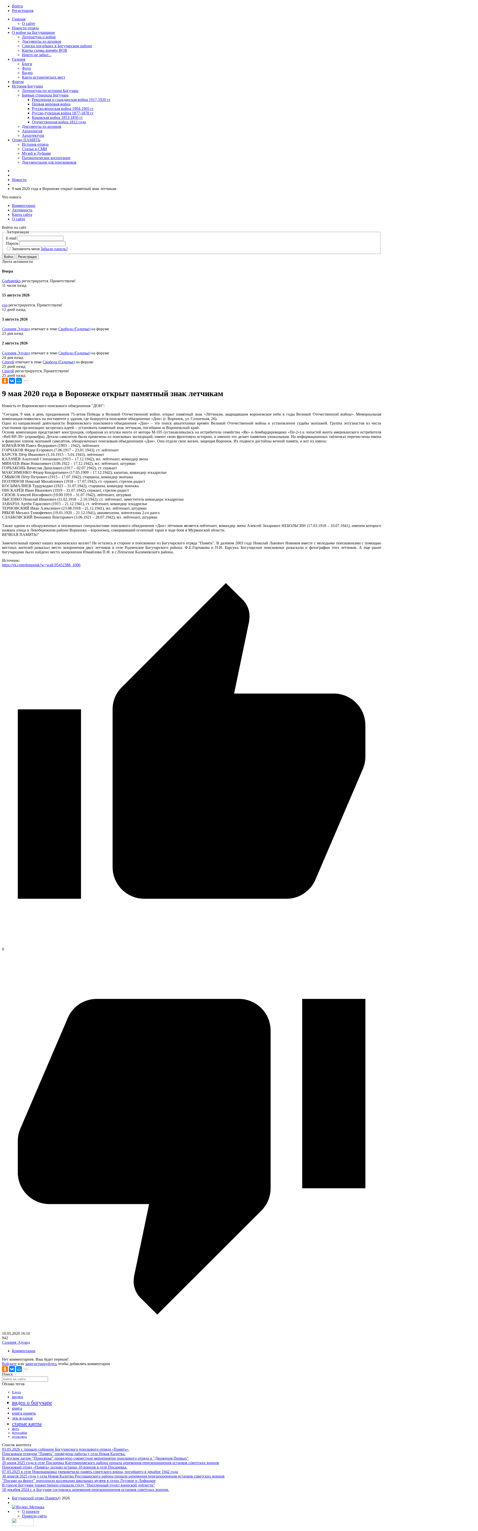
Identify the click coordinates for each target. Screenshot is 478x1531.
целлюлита (19, 1436)
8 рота (16, 1392)
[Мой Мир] (19, 381)
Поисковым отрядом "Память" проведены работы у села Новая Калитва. (63, 1454)
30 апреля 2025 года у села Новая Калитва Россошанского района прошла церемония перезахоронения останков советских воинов (113, 1476)
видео (17, 1396)
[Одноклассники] (5, 381)
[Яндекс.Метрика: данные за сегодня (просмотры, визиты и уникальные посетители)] (28, 1507)
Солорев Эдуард (16, 329)
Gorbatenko (11, 281)
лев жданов (22, 1418)
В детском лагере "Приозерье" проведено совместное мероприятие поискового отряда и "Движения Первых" (95, 1458)
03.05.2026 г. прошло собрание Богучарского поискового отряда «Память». (65, 1449)
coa (4, 305)
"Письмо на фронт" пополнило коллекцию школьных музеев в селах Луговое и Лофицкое (79, 1481)
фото (15, 1429)
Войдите (9, 1364)
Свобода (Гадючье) (74, 329)
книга (17, 1408)
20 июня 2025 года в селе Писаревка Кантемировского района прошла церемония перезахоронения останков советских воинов (110, 1463)
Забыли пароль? (54, 249)
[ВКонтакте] (12, 381)
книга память (24, 1413)
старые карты (27, 1424)
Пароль (12, 243)
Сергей (8, 362)
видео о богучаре (32, 1402)
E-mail (11, 238)
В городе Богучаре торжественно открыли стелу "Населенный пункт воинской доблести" (78, 1485)
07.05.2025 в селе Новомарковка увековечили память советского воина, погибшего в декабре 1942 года (90, 1472)
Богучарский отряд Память (35, 1498)
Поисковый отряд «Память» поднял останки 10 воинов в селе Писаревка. (64, 1467)
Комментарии (23, 1351)
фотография (19, 1433)
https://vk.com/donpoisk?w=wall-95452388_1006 (41, 565)
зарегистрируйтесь (41, 1364)
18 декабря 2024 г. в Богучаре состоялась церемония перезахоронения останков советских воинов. (85, 1489)
